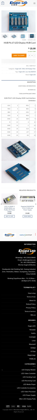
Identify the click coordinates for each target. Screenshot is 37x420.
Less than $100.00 (30, 71)
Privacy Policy (31, 308)
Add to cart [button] (9, 216)
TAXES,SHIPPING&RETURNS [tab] (27, 93)
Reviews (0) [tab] (32, 90)
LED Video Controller (28, 373)
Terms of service (30, 311)
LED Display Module (29, 370)
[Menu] (34, 3)
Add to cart (19, 55)
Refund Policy (31, 304)
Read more (27, 216)
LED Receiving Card (29, 381)
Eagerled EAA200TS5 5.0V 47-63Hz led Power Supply (27, 208)
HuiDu (33, 333)
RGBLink (32, 359)
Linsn (34, 340)
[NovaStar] (26, 235)
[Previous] (32, 21)
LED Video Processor (28, 391)
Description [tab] (31, 82)
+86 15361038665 (29, 257)
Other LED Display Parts (29, 68)
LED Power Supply (29, 395)
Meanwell (32, 344)
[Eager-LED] (9, 235)
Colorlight (32, 337)
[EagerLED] (27, 251)
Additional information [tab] (27, 86)
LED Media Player (29, 384)
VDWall (33, 348)
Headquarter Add (8, 269)
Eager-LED (32, 40)
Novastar (33, 330)
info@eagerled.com (29, 260)
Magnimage (32, 355)
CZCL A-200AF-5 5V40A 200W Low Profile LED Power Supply (9, 209)
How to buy (32, 293)
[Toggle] (2, 370)
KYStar (33, 351)
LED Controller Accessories (26, 388)
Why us (33, 315)
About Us (32, 300)
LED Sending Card (29, 377)
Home (24, 40)
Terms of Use (31, 297)
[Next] (3, 21)
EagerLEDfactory (30, 265)
